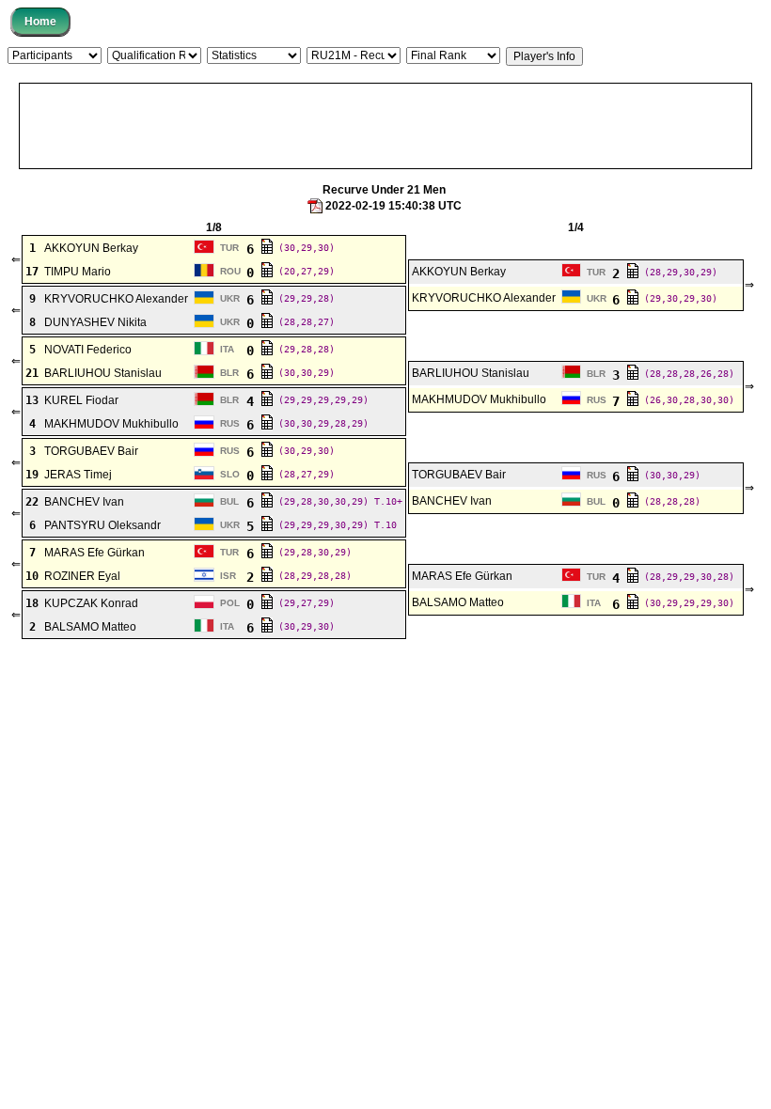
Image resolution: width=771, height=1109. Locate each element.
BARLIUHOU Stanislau (103, 373)
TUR (229, 247)
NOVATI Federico (88, 349)
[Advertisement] (385, 126)
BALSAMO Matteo (458, 602)
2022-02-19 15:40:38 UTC (393, 205)
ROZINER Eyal (82, 576)
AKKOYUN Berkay (91, 248)
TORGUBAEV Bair (91, 451)
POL (230, 603)
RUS (596, 400)
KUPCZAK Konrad (91, 603)
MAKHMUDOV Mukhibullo (479, 399)
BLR (229, 372)
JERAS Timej (78, 474)
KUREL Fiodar (81, 400)
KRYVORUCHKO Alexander (116, 298)
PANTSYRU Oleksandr (102, 525)
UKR (230, 298)
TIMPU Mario (77, 271)
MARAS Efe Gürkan (94, 552)
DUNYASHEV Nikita (95, 322)
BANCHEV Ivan (84, 501)
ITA (227, 349)
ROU (230, 271)
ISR (228, 575)
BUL (229, 501)
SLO (230, 474)
